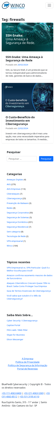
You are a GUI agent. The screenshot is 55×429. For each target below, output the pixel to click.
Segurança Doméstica (17, 222)
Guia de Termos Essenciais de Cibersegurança (29, 291)
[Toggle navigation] (49, 5)
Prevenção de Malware (17, 203)
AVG (9, 184)
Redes (10, 208)
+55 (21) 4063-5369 (34, 393)
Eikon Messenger (15, 339)
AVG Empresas (13, 189)
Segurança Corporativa (18, 212)
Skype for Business (16, 334)
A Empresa (27, 358)
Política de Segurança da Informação (27, 365)
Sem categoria (13, 231)
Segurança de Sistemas (18, 217)
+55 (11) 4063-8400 (11, 393)
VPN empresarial (15, 241)
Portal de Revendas (27, 368)
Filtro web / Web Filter (17, 330)
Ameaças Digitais (15, 179)
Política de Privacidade (27, 362)
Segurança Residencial (17, 226)
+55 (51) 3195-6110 (29, 396)
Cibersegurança (14, 198)
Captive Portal (13, 325)
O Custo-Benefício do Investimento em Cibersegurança (20, 120)
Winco (10, 245)
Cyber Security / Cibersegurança (22, 320)
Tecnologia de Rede (16, 236)
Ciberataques (13, 193)
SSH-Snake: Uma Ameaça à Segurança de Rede (24, 58)
